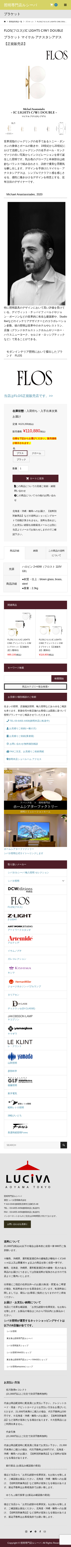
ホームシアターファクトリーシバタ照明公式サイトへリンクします (23, 851)
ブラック (21, 459)
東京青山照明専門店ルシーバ (19, 1338)
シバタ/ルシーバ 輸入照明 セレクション (28, 872)
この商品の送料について (56, 553)
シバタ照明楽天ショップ (17, 1345)
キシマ (11, 972)
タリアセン (13, 994)
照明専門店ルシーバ (20, 4)
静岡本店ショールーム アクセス (24, 759)
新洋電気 (12, 1093)
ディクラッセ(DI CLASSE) (21, 1008)
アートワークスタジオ (19, 930)
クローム (36, 453)
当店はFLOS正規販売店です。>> (28, 396)
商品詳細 (14, 550)
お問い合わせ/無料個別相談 (23, 743)
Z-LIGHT (12, 919)
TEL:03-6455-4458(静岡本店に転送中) (29, 720)
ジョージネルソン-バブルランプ (24, 986)
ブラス (20, 453)
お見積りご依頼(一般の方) (22, 728)
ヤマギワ (12, 1033)
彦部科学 (12, 1071)
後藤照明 (12, 1085)
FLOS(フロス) (15, 907)
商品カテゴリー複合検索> (35, 686)
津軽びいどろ (15, 1115)
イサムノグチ (15, 950)
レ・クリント (15, 1046)
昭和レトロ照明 (16, 1107)
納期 (35, 550)
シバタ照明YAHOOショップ (19, 1352)
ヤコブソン (13, 1019)
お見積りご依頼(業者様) (21, 736)
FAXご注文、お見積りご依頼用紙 (26, 751)
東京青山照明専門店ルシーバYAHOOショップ (27, 1359)
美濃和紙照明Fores (18, 1132)
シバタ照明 (13, 880)
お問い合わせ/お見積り (17, 1224)
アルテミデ (13, 942)
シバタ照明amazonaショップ (20, 1366)
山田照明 (12, 1063)
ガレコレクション (17, 959)
